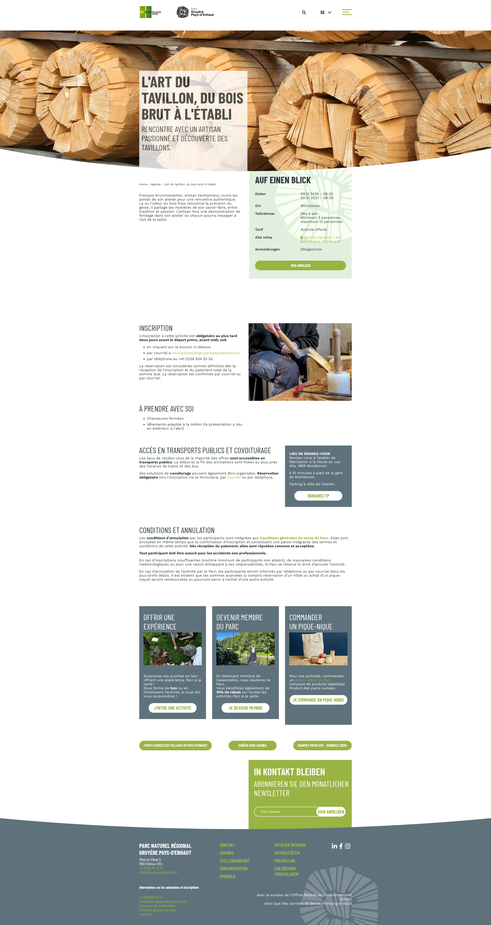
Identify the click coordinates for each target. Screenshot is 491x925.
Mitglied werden (289, 845)
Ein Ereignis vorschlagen (286, 871)
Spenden (227, 876)
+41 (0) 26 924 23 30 (151, 868)
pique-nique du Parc (313, 680)
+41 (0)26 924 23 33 (150, 897)
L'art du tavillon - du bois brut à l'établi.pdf (320, 239)
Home (143, 184)
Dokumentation (233, 868)
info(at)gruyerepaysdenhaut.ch (158, 872)
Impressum (146, 914)
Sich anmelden (301, 265)
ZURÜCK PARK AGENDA (252, 745)
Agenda (156, 184)
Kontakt (227, 845)
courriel (234, 477)
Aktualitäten (286, 853)
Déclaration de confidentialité (157, 906)
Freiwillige (284, 860)
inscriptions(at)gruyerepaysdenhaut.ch (206, 353)
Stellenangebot (235, 860)
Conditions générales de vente (158, 910)
